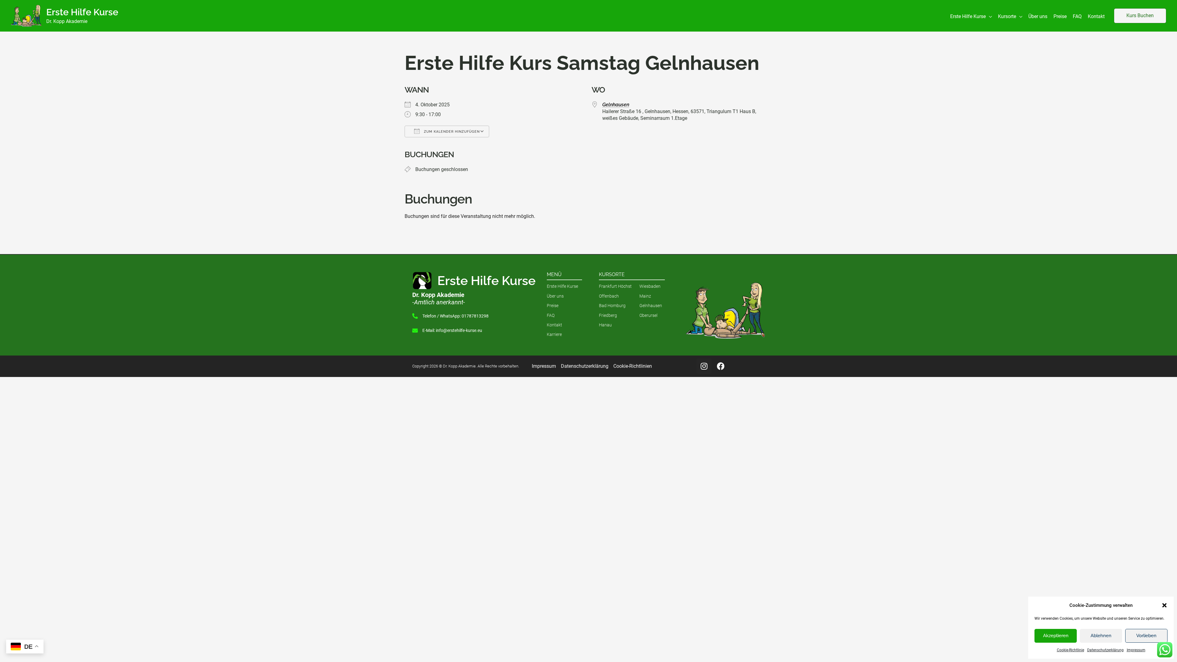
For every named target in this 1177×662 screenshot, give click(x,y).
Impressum (1136, 650)
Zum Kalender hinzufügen (451, 132)
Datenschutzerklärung (1105, 650)
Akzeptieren (1055, 635)
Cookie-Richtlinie (1070, 650)
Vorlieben (1146, 635)
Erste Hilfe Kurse (82, 12)
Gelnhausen (615, 105)
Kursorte (612, 274)
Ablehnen (1101, 635)
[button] (1164, 605)
